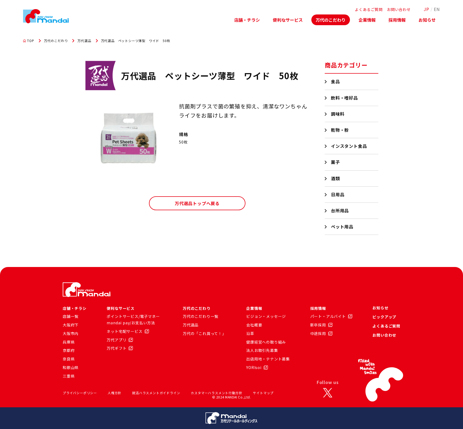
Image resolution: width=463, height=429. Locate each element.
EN (437, 9)
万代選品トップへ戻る (197, 203)
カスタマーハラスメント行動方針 (216, 392)
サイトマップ (263, 392)
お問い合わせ (399, 9)
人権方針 (114, 392)
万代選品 (84, 41)
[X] (328, 393)
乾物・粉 (340, 130)
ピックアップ (384, 317)
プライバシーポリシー (80, 392)
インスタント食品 (349, 146)
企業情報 (367, 20)
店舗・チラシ (247, 20)
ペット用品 (342, 226)
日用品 (337, 194)
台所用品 (340, 210)
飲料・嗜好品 (344, 98)
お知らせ (427, 20)
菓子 (335, 162)
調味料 (337, 114)
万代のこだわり (331, 20)
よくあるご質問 (369, 9)
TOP (30, 41)
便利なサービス (288, 20)
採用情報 (397, 20)
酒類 (335, 178)
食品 (335, 81)
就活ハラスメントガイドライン (156, 392)
